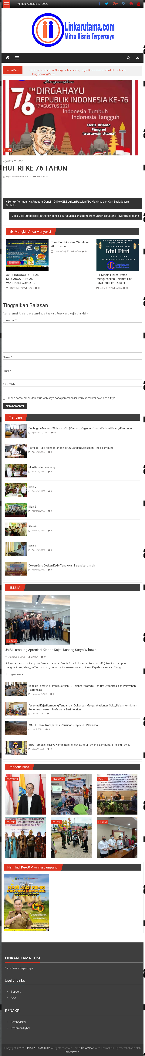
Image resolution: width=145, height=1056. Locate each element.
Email (7, 370)
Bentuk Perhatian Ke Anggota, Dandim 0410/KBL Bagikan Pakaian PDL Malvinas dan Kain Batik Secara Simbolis (67, 203)
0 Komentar (43, 176)
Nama (7, 357)
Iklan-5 (32, 545)
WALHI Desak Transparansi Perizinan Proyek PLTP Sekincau (64, 725)
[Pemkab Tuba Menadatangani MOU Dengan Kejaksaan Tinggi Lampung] (16, 450)
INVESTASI (57, 779)
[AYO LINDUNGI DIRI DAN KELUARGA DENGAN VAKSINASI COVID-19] (27, 254)
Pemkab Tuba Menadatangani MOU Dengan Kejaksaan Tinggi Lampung (71, 447)
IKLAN (7, 150)
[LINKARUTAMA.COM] (7, 58)
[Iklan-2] (16, 489)
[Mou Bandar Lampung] (16, 470)
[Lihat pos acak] (137, 58)
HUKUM (11, 641)
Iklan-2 (32, 487)
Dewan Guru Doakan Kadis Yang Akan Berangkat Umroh (62, 565)
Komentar (10, 320)
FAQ (13, 997)
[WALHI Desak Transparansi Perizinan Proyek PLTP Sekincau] (16, 728)
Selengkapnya (13, 674)
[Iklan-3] (16, 509)
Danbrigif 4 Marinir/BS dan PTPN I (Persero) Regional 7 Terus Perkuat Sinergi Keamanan (81, 428)
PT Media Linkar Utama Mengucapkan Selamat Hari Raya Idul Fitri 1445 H (114, 279)
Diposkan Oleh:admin (16, 176)
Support (16, 991)
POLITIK (102, 779)
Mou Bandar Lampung (42, 467)
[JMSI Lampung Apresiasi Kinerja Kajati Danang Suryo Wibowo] (37, 619)
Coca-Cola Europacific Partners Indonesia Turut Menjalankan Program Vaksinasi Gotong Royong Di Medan (74, 215)
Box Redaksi (18, 1022)
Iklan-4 (32, 526)
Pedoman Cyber (20, 1028)
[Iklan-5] (16, 548)
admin (31, 288)
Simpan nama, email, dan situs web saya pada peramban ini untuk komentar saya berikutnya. (61, 398)
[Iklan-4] (16, 529)
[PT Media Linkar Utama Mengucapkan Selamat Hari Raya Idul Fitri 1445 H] (117, 254)
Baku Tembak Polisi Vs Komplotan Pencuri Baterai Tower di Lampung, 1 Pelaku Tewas (79, 744)
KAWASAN (12, 779)
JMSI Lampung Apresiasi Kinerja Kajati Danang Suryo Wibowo (50, 650)
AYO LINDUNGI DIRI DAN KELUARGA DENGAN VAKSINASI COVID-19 (22, 279)
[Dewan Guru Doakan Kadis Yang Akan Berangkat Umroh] (16, 568)
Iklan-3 (32, 506)
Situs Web (9, 384)
